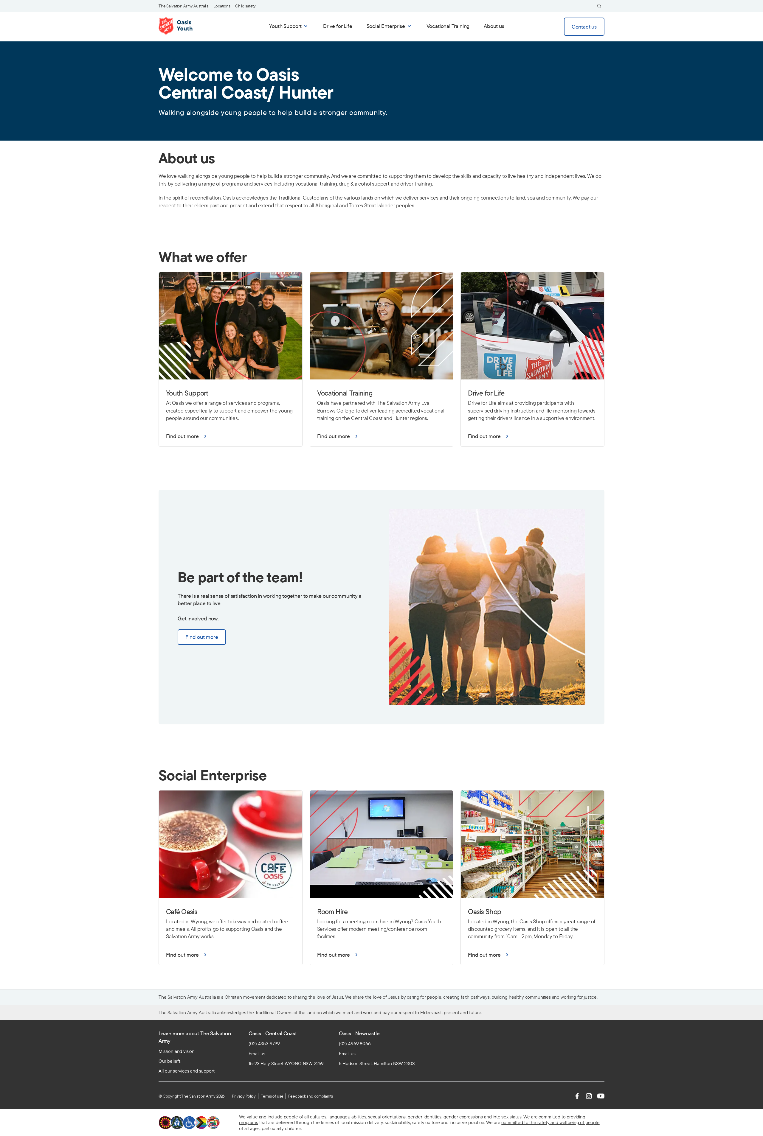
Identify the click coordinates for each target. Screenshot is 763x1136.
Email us (257, 1053)
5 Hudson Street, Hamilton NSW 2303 (377, 1063)
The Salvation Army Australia (184, 6)
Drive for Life (337, 26)
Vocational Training (448, 26)
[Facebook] (577, 1096)
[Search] (599, 6)
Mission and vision (177, 1051)
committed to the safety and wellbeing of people (550, 1122)
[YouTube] (600, 1096)
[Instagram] (589, 1096)
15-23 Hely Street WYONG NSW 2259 (286, 1063)
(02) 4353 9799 (264, 1043)
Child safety (245, 6)
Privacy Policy (244, 1096)
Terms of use (272, 1096)
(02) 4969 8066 (355, 1043)
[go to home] (184, 26)
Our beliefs (170, 1061)
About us (494, 26)
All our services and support (187, 1071)
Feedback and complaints (310, 1096)
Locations (221, 6)
